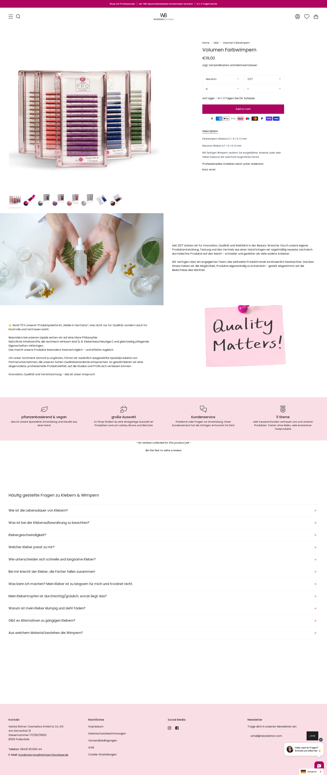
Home (205, 42)
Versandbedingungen (102, 740)
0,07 (250, 79)
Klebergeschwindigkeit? (27, 535)
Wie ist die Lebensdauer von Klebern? (38, 510)
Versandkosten (219, 65)
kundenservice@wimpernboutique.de (43, 755)
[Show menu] (11, 16)
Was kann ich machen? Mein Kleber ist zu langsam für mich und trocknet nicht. (71, 584)
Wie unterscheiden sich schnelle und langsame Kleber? (52, 559)
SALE (216, 42)
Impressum (95, 726)
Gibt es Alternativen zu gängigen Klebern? (42, 620)
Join (312, 735)
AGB (91, 747)
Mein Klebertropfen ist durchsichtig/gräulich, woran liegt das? (58, 596)
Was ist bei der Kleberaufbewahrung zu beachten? (49, 522)
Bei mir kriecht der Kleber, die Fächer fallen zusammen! (52, 571)
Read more (209, 170)
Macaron (211, 79)
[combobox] (311, 771)
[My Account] (297, 17)
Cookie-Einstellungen (102, 754)
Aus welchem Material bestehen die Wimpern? (46, 632)
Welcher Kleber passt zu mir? (32, 547)
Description (210, 131)
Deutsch (312, 771)
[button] (163, 450)
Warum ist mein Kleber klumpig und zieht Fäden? (47, 608)
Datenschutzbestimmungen (107, 733)
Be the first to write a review (163, 450)
